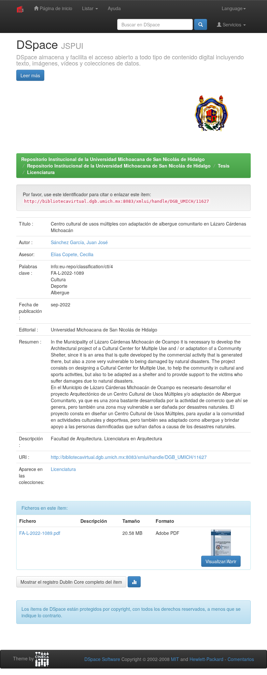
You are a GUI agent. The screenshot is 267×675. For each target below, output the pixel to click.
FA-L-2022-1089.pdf (39, 533)
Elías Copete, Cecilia (72, 254)
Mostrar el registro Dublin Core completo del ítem (71, 582)
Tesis (224, 165)
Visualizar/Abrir (220, 561)
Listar (88, 8)
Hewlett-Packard (206, 659)
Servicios (232, 24)
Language (232, 8)
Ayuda (114, 8)
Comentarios (241, 659)
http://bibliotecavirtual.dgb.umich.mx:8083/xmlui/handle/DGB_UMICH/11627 (129, 457)
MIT (175, 659)
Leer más (30, 75)
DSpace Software (102, 659)
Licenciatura (41, 172)
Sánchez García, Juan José (79, 242)
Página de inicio (55, 8)
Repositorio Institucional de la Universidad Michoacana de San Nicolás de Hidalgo (113, 159)
